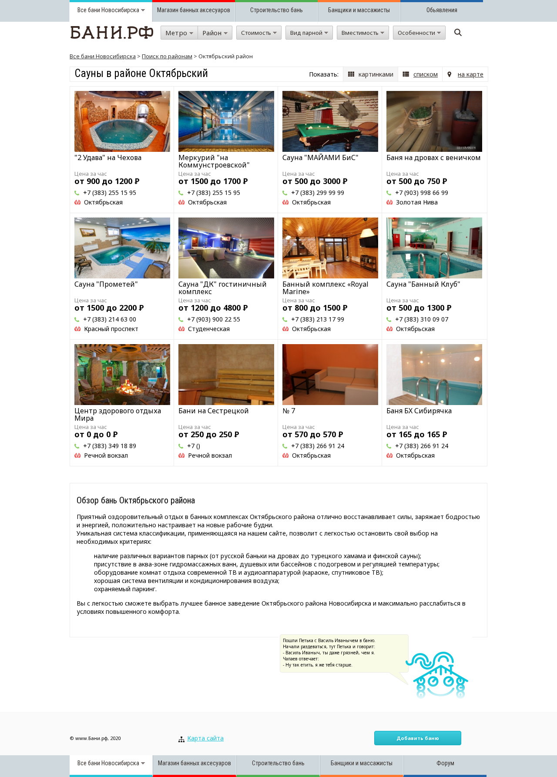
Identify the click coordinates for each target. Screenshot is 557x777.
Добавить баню (417, 738)
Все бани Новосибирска (103, 56)
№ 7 (288, 410)
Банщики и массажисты (359, 10)
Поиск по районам (167, 56)
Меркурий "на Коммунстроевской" (214, 161)
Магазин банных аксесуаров (193, 10)
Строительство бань (276, 10)
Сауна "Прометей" (106, 284)
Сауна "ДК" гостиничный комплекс (222, 287)
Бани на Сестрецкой (213, 410)
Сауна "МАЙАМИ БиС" (320, 157)
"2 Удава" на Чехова (107, 157)
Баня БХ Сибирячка (419, 410)
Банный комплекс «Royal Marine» (325, 287)
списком (425, 74)
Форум (445, 763)
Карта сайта (205, 738)
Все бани (88, 10)
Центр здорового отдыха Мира (117, 414)
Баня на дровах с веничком (433, 157)
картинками (376, 74)
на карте (470, 74)
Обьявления (441, 10)
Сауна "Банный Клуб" (423, 284)
